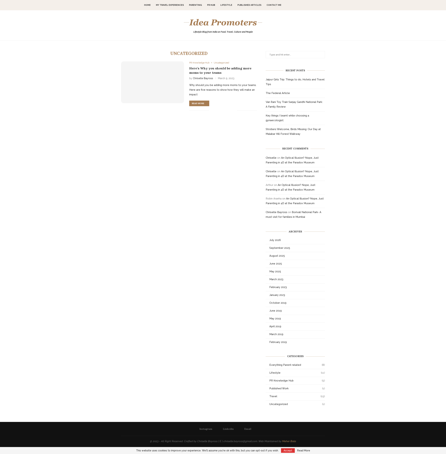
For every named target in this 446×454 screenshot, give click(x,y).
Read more (198, 103)
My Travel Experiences (170, 5)
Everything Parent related (297, 364)
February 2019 (278, 342)
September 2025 (279, 247)
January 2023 (277, 295)
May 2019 (275, 318)
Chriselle (271, 157)
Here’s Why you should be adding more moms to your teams (220, 70)
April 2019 (275, 326)
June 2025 (275, 263)
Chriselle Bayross (203, 78)
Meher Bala (289, 441)
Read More (303, 450)
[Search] (303, 5)
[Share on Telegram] (231, 110)
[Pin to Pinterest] (223, 110)
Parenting (195, 5)
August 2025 (277, 255)
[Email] (297, 5)
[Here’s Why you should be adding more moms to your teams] (152, 82)
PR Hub (211, 5)
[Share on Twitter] (220, 110)
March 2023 (276, 279)
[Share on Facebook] (216, 110)
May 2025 (275, 271)
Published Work (297, 388)
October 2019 (277, 302)
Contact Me (274, 5)
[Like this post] (212, 110)
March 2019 (276, 334)
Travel (297, 396)
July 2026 (275, 240)
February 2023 (278, 287)
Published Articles (249, 5)
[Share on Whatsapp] (227, 110)
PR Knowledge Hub (297, 380)
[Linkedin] (294, 5)
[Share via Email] (234, 110)
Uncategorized (297, 404)
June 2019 (275, 310)
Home (147, 5)
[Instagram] (290, 5)
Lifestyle (226, 5)
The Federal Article (278, 93)
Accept (288, 450)
